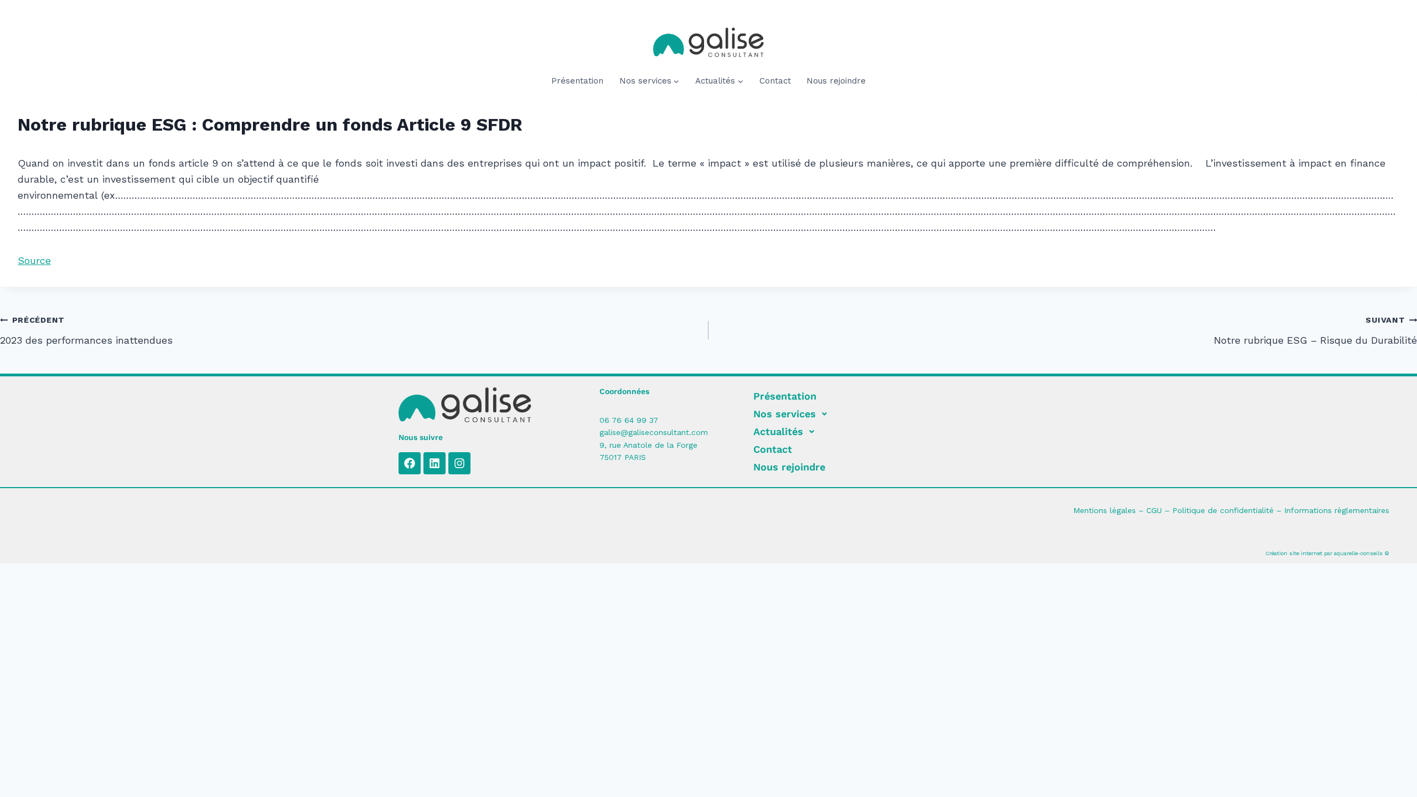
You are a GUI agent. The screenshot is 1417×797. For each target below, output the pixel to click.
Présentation (577, 81)
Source (34, 260)
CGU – (1159, 510)
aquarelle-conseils (1358, 553)
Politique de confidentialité (1223, 510)
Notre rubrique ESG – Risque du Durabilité (1315, 330)
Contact (775, 81)
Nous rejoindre (836, 81)
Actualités (778, 431)
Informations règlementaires (1336, 510)
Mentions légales (1104, 510)
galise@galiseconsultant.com (653, 432)
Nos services (784, 414)
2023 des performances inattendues (86, 330)
